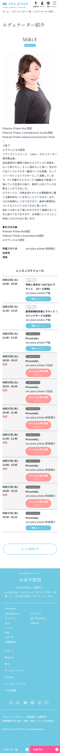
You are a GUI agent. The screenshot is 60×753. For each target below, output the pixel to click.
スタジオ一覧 (10, 749)
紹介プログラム (38, 618)
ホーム (5, 11)
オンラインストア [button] (14, 670)
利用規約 (30, 716)
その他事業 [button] (10, 690)
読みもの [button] (9, 657)
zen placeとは (12, 613)
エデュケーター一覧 (21, 11)
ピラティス (10, 618)
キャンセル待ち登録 (38, 373)
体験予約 (38, 749)
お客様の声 (10, 641)
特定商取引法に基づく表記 (15, 720)
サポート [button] (9, 650)
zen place (10, 608)
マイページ (35, 613)
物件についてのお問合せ (42, 720)
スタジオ (9, 637)
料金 (7, 632)
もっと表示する (30, 549)
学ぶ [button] (7, 663)
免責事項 (42, 716)
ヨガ (7, 623)
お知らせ (34, 623)
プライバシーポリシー (13, 716)
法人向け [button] (9, 677)
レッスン (9, 627)
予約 (38, 298)
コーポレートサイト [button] (15, 683)
